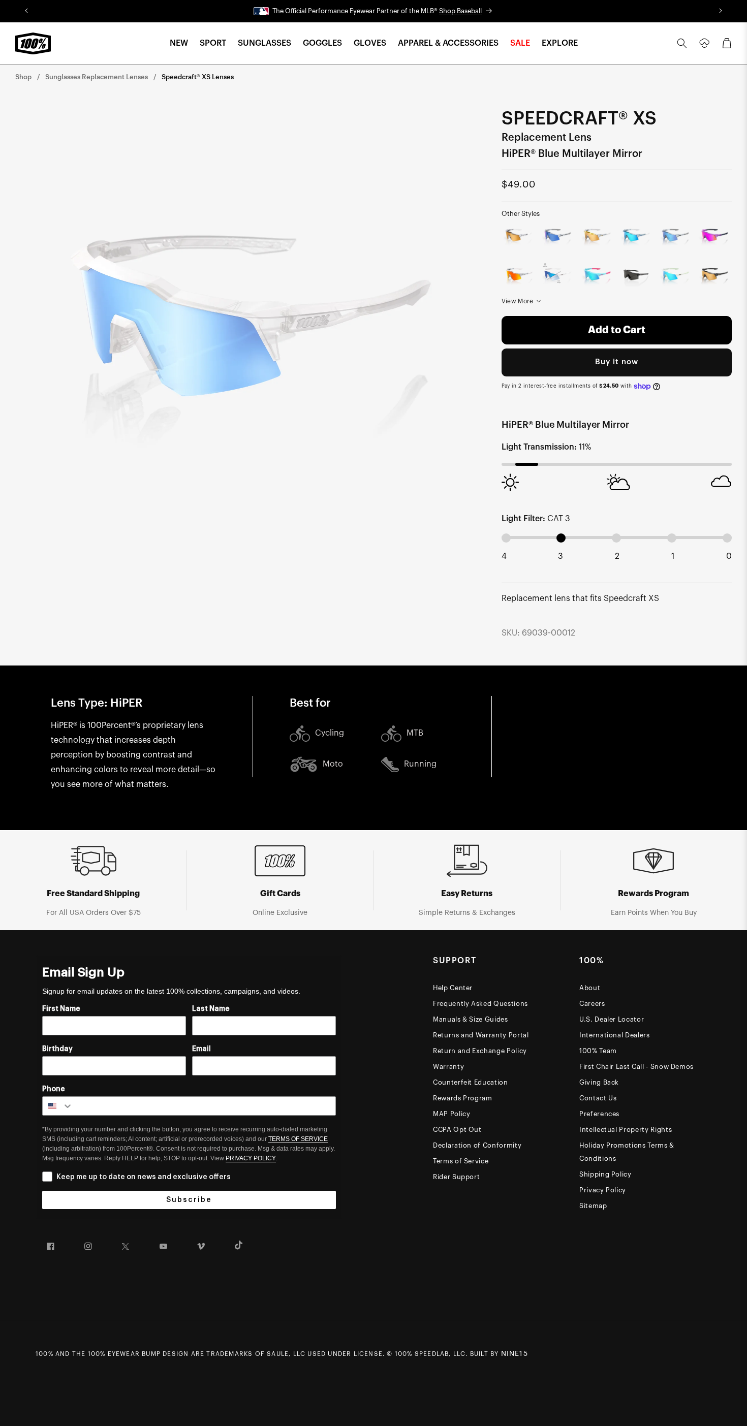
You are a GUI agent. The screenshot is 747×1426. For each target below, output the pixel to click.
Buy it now (616, 362)
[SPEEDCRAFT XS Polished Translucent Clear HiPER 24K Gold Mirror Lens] (519, 237)
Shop (23, 77)
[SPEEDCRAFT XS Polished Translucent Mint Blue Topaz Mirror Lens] (635, 237)
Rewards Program (462, 1098)
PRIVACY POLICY (251, 1158)
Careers (592, 1003)
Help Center (453, 988)
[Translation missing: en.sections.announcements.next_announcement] (721, 11)
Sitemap (593, 1205)
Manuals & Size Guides (470, 1019)
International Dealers (614, 1035)
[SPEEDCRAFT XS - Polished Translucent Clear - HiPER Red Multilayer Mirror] (519, 276)
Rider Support (456, 1177)
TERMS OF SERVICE (298, 1139)
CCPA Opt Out (457, 1129)
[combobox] (58, 1106)
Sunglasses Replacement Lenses (96, 77)
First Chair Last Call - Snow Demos (636, 1066)
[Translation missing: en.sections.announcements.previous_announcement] (26, 11)
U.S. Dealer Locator (611, 1019)
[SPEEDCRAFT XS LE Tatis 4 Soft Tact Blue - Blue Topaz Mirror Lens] (596, 276)
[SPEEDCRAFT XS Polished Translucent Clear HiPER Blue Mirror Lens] (675, 237)
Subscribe (189, 1199)
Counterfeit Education (470, 1082)
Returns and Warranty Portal (481, 1035)
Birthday (57, 1049)
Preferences (599, 1114)
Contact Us (598, 1098)
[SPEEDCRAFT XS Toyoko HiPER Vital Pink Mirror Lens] (714, 237)
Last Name (211, 1008)
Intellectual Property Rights (625, 1129)
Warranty (448, 1066)
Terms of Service (460, 1161)
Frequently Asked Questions (480, 1003)
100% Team (598, 1051)
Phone (53, 1089)
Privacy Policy (602, 1190)
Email (201, 1049)
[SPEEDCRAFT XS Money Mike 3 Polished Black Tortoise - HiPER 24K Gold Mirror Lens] (714, 276)
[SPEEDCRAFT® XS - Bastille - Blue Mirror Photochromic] (557, 276)
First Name (61, 1008)
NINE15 (514, 1353)
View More (518, 301)
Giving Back (599, 1082)
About (589, 988)
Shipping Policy (605, 1174)
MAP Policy (452, 1114)
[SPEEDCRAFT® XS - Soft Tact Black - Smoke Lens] (635, 276)
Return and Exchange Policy (480, 1051)
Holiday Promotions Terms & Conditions (626, 1152)
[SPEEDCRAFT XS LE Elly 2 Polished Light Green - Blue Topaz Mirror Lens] (675, 276)
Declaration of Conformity (477, 1145)
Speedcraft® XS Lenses (198, 77)
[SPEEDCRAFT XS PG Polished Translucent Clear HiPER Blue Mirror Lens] (557, 237)
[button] (179, 43)
